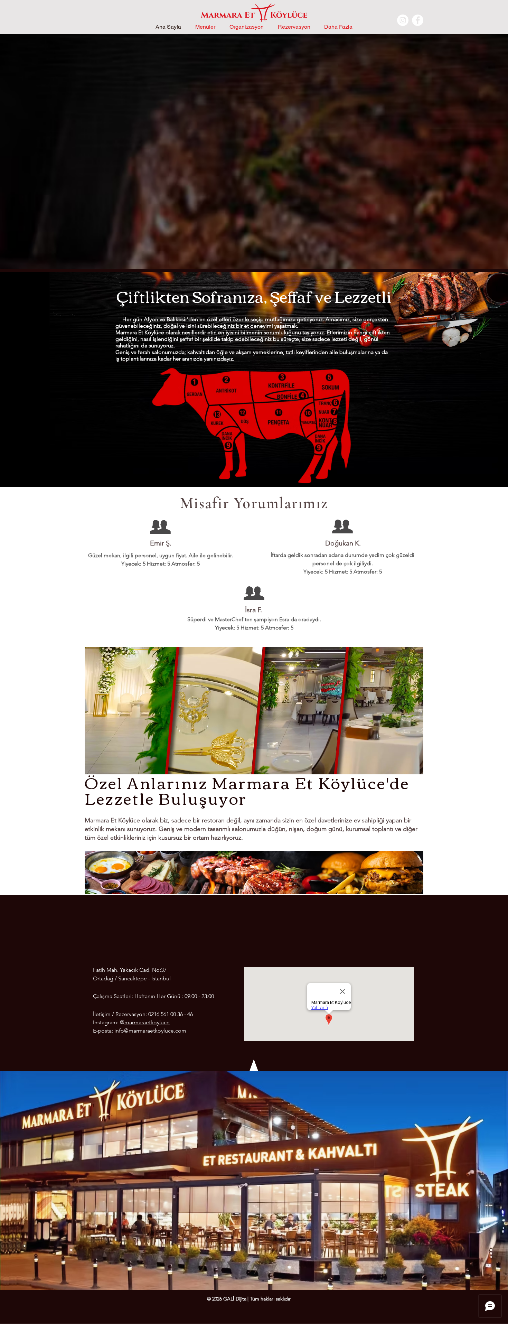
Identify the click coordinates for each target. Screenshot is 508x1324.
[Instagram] (402, 20)
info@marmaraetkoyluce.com (150, 1030)
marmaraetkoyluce (147, 1022)
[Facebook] (417, 20)
